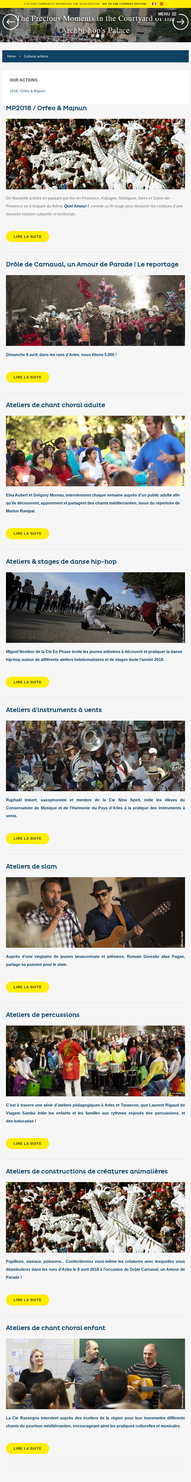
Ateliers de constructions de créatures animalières (87, 1171)
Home (11, 56)
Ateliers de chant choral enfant (55, 1328)
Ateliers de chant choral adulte (55, 405)
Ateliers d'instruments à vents (54, 710)
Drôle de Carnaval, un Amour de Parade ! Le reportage (92, 264)
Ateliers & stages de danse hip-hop (61, 561)
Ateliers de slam (31, 866)
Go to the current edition (124, 3)
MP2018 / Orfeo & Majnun (46, 108)
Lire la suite (28, 237)
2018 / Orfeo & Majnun (28, 91)
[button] (167, 14)
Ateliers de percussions (43, 1015)
